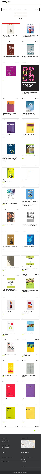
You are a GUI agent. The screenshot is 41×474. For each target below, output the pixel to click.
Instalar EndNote (24, 461)
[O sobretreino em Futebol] (30, 173)
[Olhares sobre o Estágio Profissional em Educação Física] (30, 149)
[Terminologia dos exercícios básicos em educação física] (11, 49)
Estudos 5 (24, 398)
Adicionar (24, 41)
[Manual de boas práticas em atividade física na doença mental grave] (11, 283)
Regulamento (24, 463)
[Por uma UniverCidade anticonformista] (11, 127)
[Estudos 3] (30, 413)
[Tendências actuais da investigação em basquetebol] (30, 49)
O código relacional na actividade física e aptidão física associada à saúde (29, 225)
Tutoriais (23, 466)
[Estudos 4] (11, 413)
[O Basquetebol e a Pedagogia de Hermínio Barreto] (11, 239)
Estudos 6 (4, 398)
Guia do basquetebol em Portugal (9, 375)
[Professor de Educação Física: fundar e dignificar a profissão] (30, 106)
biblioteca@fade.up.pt (7, 445)
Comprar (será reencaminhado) (25, 275)
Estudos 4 (4, 420)
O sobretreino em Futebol (27, 179)
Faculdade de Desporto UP (6, 454)
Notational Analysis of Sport (28, 246)
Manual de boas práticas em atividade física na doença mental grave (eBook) (29, 268)
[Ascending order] (26, 13)
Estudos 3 (24, 420)
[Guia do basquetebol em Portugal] (11, 368)
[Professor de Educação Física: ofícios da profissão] (11, 106)
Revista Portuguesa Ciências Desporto (7, 457)
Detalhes (11, 41)
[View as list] (21, 19)
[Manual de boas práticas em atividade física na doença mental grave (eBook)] (30, 260)
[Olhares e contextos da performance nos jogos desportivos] (11, 173)
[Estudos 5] (30, 390)
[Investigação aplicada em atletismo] (11, 347)
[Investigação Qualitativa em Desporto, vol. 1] (30, 304)
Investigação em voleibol (27, 332)
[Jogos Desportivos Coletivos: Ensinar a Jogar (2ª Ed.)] (30, 283)
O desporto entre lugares (8, 224)
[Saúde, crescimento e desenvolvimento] (11, 70)
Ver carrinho (37, 9)
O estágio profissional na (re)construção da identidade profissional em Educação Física (9, 202)
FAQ (3, 459)
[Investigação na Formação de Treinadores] (11, 326)
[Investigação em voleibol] (30, 326)
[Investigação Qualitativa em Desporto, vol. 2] (11, 304)
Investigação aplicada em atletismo (10, 354)
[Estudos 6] (11, 390)
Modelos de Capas (24, 459)
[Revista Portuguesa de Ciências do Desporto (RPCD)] (30, 78)
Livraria (3, 463)
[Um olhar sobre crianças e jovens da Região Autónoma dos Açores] (30, 28)
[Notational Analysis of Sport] (30, 239)
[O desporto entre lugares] (11, 217)
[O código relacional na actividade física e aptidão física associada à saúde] (30, 217)
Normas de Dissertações (25, 454)
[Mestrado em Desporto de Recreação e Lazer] (11, 261)
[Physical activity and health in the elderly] (30, 127)
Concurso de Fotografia (5, 461)
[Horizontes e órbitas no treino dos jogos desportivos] (30, 347)
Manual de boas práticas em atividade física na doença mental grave (10, 290)
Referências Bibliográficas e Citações (27, 457)
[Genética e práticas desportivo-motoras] (30, 368)
